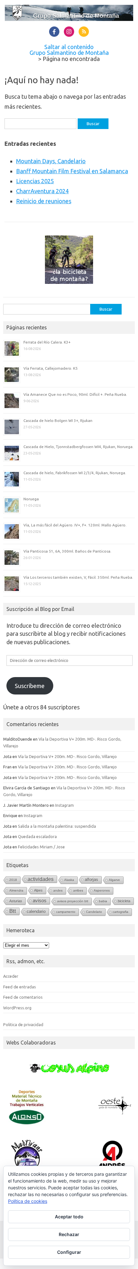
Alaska (69, 880)
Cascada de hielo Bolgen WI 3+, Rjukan (57, 420)
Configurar (69, 1252)
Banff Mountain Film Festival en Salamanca (72, 171)
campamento (65, 912)
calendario (36, 911)
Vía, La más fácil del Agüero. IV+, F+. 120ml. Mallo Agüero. (74, 525)
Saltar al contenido (69, 47)
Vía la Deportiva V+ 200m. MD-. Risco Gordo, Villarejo (67, 756)
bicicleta (124, 901)
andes (58, 890)
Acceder (10, 976)
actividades (41, 879)
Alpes (38, 890)
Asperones (102, 890)
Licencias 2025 (35, 181)
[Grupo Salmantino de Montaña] (69, 18)
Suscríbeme (30, 686)
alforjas (91, 879)
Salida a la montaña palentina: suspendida (57, 826)
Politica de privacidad (23, 1024)
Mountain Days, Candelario (51, 161)
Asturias (15, 901)
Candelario (94, 912)
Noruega (31, 499)
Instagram (64, 805)
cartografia (120, 912)
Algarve (114, 880)
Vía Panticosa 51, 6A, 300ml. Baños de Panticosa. (67, 551)
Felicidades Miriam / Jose (41, 846)
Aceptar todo (69, 1216)
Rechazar (69, 1234)
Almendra (16, 890)
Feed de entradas (19, 986)
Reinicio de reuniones (43, 201)
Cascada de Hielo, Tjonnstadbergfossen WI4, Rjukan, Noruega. (78, 447)
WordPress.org (17, 1007)
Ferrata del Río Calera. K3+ (47, 342)
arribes (78, 890)
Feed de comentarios (23, 997)
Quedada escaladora (37, 836)
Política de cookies (27, 1201)
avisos (40, 900)
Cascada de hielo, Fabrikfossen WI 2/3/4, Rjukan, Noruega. (74, 473)
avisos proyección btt (72, 901)
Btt (12, 911)
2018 (13, 880)
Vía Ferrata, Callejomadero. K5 (50, 368)
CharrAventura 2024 (42, 191)
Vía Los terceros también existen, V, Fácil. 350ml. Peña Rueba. (78, 577)
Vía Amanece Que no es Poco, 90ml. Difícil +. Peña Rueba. (75, 394)
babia (103, 901)
